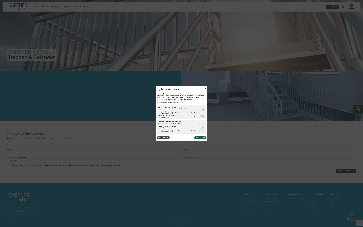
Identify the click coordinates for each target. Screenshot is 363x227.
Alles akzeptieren (200, 137)
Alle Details (193, 112)
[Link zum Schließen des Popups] (205, 88)
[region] (181, 119)
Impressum (163, 91)
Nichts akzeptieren (163, 137)
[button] (200, 110)
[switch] (202, 109)
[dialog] (181, 113)
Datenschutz (170, 91)
